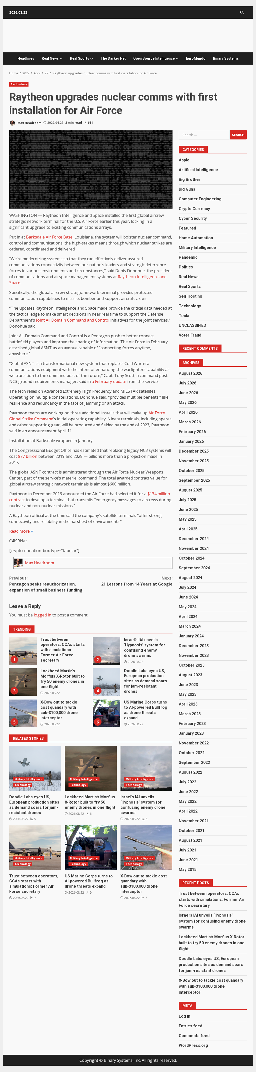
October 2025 (191, 470)
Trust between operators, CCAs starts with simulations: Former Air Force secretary (23, 651)
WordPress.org (193, 1045)
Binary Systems (226, 58)
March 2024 (190, 626)
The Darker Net (113, 58)
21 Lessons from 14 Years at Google (136, 581)
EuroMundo (196, 58)
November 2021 (194, 821)
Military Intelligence (28, 779)
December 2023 (194, 645)
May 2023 (187, 694)
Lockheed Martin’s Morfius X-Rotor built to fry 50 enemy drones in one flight (23, 682)
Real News (50, 58)
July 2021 (187, 850)
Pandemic (188, 257)
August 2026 (190, 373)
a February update (109, 381)
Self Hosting (190, 296)
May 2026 (187, 402)
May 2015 (187, 869)
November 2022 (194, 743)
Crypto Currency (194, 208)
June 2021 (188, 859)
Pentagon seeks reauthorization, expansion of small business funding (45, 584)
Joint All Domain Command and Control (72, 320)
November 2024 (194, 548)
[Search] (242, 12)
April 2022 (188, 811)
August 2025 (190, 490)
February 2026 (192, 431)
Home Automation (196, 238)
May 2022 (187, 801)
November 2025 (194, 461)
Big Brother (189, 179)
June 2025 (188, 509)
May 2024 (187, 606)
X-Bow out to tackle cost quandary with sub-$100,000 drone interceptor (23, 713)
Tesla (184, 315)
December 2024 (194, 538)
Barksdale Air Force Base (49, 237)
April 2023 (188, 704)
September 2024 (194, 568)
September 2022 (194, 762)
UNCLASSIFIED (192, 325)
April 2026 (188, 412)
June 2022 (188, 791)
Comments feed (194, 1035)
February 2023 (192, 723)
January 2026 (191, 441)
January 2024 (191, 636)
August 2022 (190, 772)
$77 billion (27, 456)
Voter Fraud (190, 335)
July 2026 (187, 383)
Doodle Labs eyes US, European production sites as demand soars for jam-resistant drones (106, 682)
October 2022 (191, 752)
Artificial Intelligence (198, 169)
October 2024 (191, 558)
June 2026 (188, 392)
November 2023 (194, 655)
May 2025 (187, 519)
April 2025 (188, 529)
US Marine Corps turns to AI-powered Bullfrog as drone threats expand (106, 713)
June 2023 (188, 684)
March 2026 (190, 422)
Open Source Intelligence (154, 58)
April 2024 (188, 616)
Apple (184, 160)
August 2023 (190, 675)
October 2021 (191, 830)
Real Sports (79, 58)
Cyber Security (193, 218)
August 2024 (190, 577)
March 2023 (190, 714)
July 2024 (187, 587)
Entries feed (190, 1026)
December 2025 (194, 451)
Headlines (26, 58)
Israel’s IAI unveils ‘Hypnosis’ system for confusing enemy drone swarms (106, 651)
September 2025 (194, 480)
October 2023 (191, 665)
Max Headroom (29, 122)
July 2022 (187, 782)
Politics (186, 267)
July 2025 (187, 499)
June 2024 (188, 597)
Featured (187, 228)
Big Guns (187, 189)
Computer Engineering (200, 199)
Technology (19, 84)
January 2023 (191, 733)
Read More (19, 531)
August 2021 (190, 840)
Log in (184, 1016)
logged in (42, 615)
